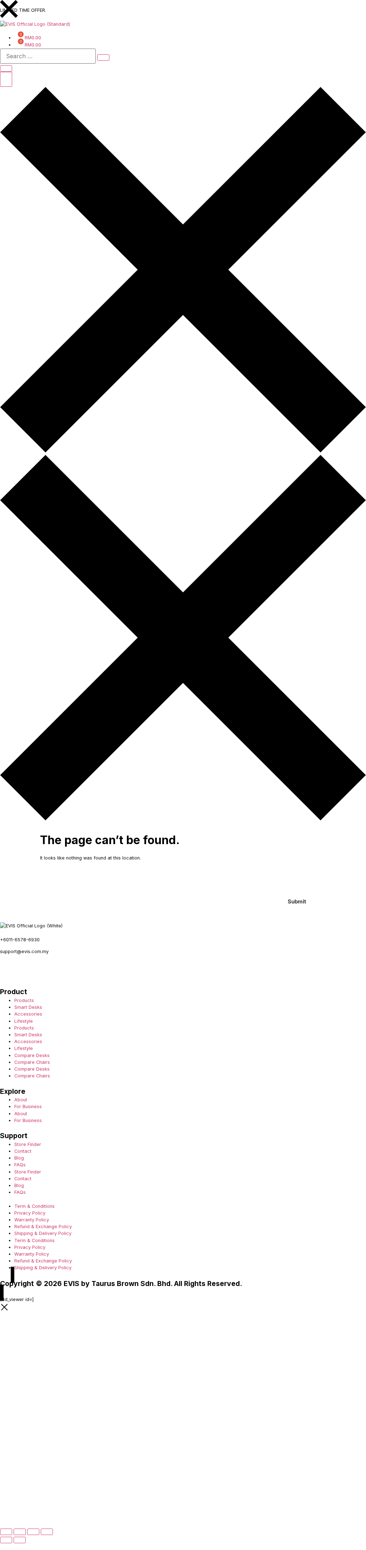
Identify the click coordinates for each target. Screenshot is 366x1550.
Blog (19, 1158)
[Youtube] (47, 969)
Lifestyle (23, 1021)
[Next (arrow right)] (20, 1540)
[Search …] (48, 56)
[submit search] (103, 57)
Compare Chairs (32, 1062)
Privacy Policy (29, 1213)
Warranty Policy (31, 1219)
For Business (28, 1106)
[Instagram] (9, 969)
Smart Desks (28, 1007)
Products (24, 1000)
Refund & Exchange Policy (43, 1226)
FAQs (20, 1164)
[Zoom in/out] (6, 1532)
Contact (22, 1151)
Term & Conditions (34, 1206)
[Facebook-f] (28, 969)
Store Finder (27, 1144)
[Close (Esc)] (47, 1532)
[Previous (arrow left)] (6, 1540)
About (20, 1099)
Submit (297, 901)
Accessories (28, 1014)
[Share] (33, 1532)
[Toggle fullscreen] (20, 1532)
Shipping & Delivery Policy (42, 1233)
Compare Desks (32, 1055)
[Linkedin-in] (67, 969)
